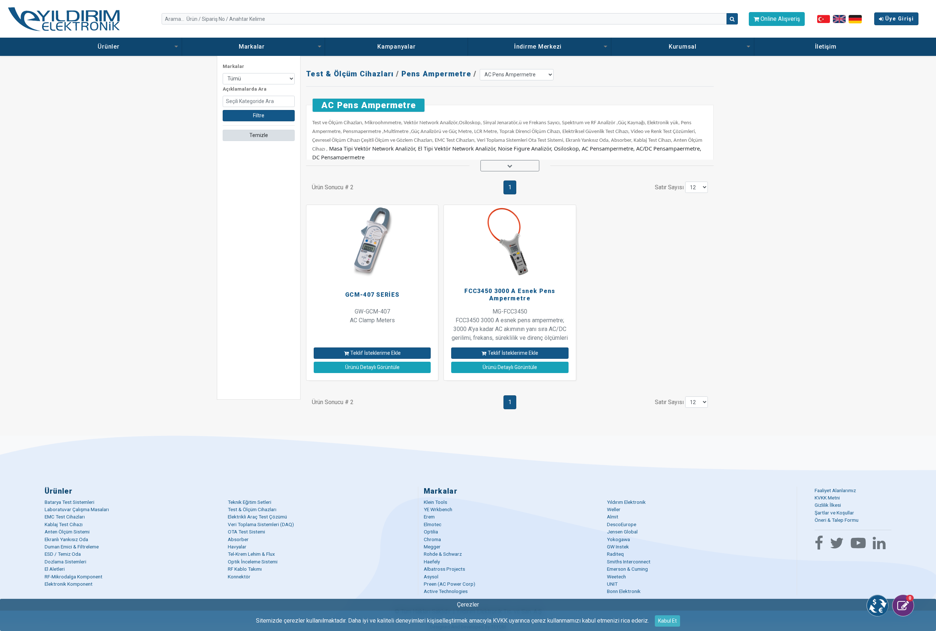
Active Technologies (446, 591)
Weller (613, 509)
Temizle (258, 135)
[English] (839, 18)
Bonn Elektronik (624, 591)
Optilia (431, 532)
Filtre (258, 115)
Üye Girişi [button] (899, 19)
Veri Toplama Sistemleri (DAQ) (261, 524)
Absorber (238, 539)
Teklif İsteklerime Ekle (375, 353)
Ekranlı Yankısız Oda (66, 539)
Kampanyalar (396, 46)
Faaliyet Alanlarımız (835, 490)
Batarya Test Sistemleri (69, 502)
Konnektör (239, 576)
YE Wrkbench (438, 509)
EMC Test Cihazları (65, 517)
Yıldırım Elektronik (626, 502)
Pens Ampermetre (436, 73)
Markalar (253, 46)
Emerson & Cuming (627, 569)
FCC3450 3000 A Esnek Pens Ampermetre (509, 294)
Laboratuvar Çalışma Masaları (77, 509)
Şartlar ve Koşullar (834, 513)
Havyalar (237, 547)
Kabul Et (667, 621)
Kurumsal (683, 46)
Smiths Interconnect (628, 562)
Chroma (432, 539)
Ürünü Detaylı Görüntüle (372, 367)
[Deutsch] (855, 18)
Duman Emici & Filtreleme (72, 547)
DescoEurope (621, 524)
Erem (429, 517)
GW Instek (618, 547)
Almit (612, 517)
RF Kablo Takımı (245, 569)
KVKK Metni (827, 498)
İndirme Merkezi (538, 46)
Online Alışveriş (779, 18)
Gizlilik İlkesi (828, 505)
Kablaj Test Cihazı (64, 524)
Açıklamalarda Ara (245, 89)
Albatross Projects (444, 569)
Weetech (616, 576)
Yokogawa (618, 539)
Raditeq (615, 554)
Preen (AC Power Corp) (449, 584)
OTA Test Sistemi (246, 532)
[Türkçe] (823, 18)
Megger (432, 547)
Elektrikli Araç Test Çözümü (257, 517)
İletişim (826, 46)
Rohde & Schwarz (443, 554)
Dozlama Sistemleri (65, 562)
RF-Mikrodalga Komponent (73, 576)
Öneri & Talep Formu (836, 520)
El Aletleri (55, 569)
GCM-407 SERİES (372, 294)
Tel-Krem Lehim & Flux (251, 554)
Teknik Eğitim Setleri (249, 502)
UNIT (612, 584)
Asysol (431, 576)
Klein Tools (435, 502)
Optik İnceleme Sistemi (253, 562)
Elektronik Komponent (69, 584)
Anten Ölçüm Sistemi (67, 532)
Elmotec (432, 524)
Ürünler (109, 46)
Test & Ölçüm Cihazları (350, 73)
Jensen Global (622, 532)
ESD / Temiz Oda (63, 554)
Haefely (432, 562)
